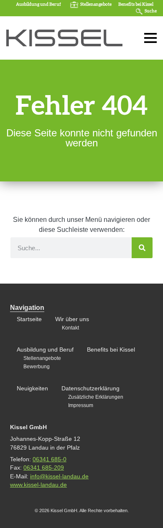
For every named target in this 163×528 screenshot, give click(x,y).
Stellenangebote (96, 5)
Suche (151, 11)
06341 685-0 (49, 459)
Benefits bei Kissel (135, 5)
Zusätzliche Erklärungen (95, 397)
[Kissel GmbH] (64, 37)
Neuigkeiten (32, 388)
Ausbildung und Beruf (38, 5)
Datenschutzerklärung (90, 388)
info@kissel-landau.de (59, 476)
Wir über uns (72, 319)
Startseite (29, 319)
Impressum (80, 405)
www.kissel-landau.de (38, 485)
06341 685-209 (43, 468)
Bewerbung (36, 367)
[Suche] (142, 247)
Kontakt (70, 328)
